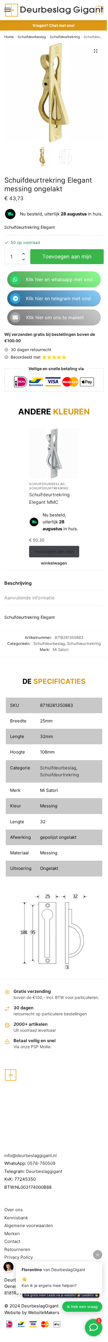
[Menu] (13, 10)
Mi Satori (61, 649)
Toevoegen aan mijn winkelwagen (67, 258)
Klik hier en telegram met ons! (58, 298)
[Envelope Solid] (15, 317)
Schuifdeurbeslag (32, 37)
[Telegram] (15, 298)
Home (9, 37)
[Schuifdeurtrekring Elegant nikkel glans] (64, 453)
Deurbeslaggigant (44, 1171)
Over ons (13, 1209)
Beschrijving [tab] (18, 583)
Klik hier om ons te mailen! (55, 317)
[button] (95, 51)
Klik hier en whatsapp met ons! (59, 279)
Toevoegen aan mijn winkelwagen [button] (64, 553)
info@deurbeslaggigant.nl (30, 1155)
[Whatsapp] (15, 279)
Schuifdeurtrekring (65, 37)
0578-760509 (41, 1163)
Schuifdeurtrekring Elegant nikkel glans (60, 498)
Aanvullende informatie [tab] (29, 598)
